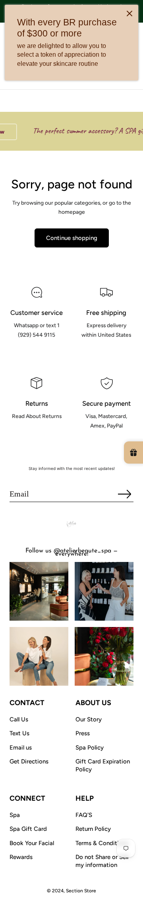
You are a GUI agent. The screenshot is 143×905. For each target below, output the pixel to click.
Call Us (19, 719)
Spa (15, 815)
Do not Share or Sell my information (101, 861)
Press (82, 733)
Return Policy (93, 828)
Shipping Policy (106, 352)
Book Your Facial (32, 843)
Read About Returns (37, 433)
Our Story (88, 719)
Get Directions (29, 761)
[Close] (129, 13)
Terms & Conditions (101, 843)
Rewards (21, 857)
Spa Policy (89, 747)
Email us (21, 747)
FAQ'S (83, 815)
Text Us (19, 733)
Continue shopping (71, 238)
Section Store (81, 890)
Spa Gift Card (28, 828)
